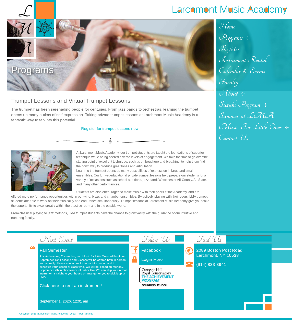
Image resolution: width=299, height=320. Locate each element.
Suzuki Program (239, 104)
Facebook (151, 250)
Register (229, 48)
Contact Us (233, 138)
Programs (231, 37)
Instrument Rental (242, 59)
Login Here (152, 259)
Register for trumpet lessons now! (110, 128)
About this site (85, 313)
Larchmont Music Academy (229, 9)
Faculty (228, 82)
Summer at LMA (246, 115)
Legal (73, 313)
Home (227, 26)
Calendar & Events (242, 70)
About (228, 93)
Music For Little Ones (250, 126)
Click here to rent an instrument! (71, 285)
